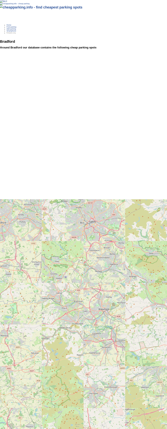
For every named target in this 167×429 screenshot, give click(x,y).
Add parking (11, 29)
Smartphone (11, 31)
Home (9, 25)
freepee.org (11, 33)
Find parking (11, 27)
